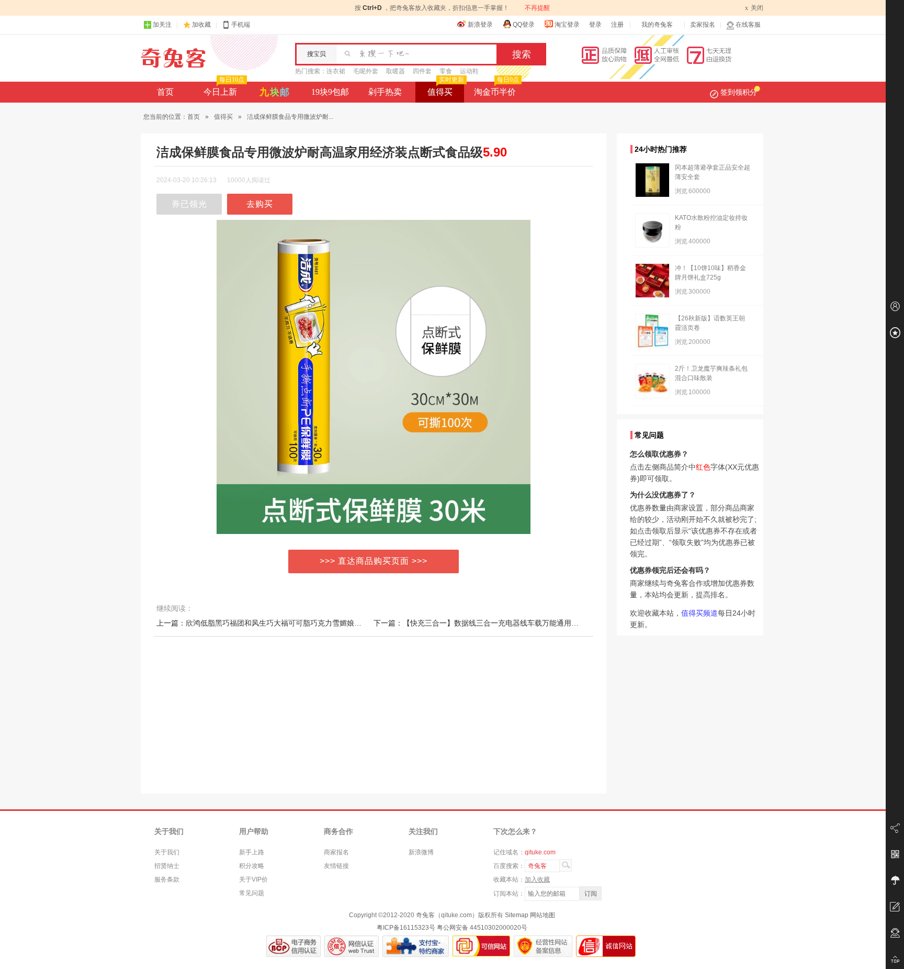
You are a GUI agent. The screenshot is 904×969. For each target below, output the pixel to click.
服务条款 (166, 879)
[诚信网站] (606, 946)
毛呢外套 (365, 71)
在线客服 (748, 24)
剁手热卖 (385, 91)
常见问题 (251, 893)
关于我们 (166, 852)
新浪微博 (421, 852)
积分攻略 (251, 866)
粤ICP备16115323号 (406, 927)
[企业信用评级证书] (351, 946)
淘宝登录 (567, 24)
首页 (165, 91)
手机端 (240, 24)
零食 (445, 71)
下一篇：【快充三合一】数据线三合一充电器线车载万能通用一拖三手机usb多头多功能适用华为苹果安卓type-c (555, 623)
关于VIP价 (253, 879)
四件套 (422, 71)
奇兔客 (173, 58)
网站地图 (542, 915)
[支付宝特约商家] (415, 946)
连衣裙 (335, 71)
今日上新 (224, 89)
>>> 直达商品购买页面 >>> (373, 560)
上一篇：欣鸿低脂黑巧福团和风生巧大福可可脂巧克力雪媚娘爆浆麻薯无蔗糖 (280, 623)
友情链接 (336, 866)
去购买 (259, 203)
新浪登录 (480, 24)
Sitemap (516, 915)
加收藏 (201, 24)
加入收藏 (537, 879)
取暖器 (395, 71)
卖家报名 (702, 24)
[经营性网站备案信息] (543, 946)
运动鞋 (469, 71)
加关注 (162, 24)
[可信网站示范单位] (481, 946)
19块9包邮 (330, 91)
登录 (595, 24)
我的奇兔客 (657, 24)
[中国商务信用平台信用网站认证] (293, 946)
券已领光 (189, 203)
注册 (617, 24)
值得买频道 (699, 613)
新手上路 (251, 852)
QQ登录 (524, 24)
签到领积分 (738, 92)
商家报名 (336, 852)
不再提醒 (537, 8)
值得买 (445, 89)
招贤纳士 (166, 866)
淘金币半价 (496, 89)
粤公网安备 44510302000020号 (482, 927)
